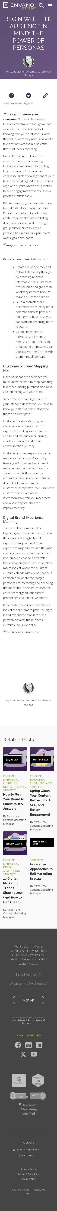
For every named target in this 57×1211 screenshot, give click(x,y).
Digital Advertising (11, 869)
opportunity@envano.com (30, 1149)
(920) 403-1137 (30, 1155)
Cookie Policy (28, 1178)
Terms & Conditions (28, 1173)
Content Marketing (10, 777)
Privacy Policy (25, 1020)
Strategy (9, 790)
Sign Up (28, 1000)
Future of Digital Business (14, 785)
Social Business (41, 783)
